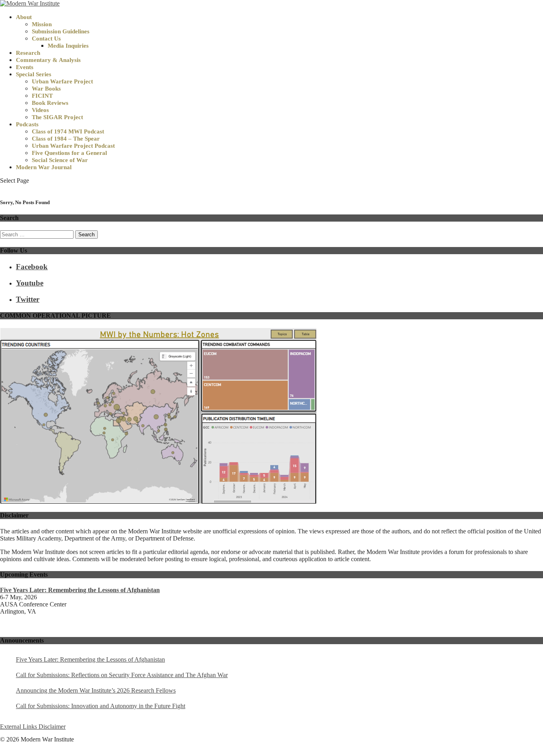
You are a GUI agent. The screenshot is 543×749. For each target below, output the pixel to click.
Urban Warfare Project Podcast (73, 146)
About (24, 17)
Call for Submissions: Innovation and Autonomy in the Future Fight (100, 706)
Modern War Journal (44, 167)
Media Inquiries (68, 45)
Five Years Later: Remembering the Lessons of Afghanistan (90, 659)
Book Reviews (50, 103)
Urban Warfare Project (62, 81)
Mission (42, 24)
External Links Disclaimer (33, 726)
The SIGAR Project (57, 117)
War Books (46, 88)
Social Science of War (60, 160)
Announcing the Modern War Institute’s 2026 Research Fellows (96, 690)
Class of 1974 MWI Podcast (68, 131)
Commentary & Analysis (48, 60)
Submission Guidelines (60, 31)
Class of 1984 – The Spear (66, 138)
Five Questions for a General (69, 153)
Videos (40, 110)
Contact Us (46, 38)
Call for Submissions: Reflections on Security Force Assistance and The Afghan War (122, 675)
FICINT (42, 96)
